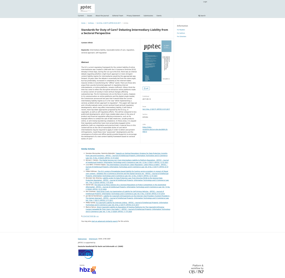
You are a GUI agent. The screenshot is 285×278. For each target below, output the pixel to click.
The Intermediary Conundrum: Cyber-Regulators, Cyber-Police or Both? (133, 165)
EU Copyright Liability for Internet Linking (112, 202)
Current (81, 16)
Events (159, 16)
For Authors (181, 33)
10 (94, 216)
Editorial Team (117, 16)
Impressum (93, 239)
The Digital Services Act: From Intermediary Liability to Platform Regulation (127, 160)
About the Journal (102, 16)
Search (203, 16)
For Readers (181, 30)
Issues (89, 16)
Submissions (148, 16)
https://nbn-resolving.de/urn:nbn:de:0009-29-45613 (155, 129)
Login (205, 2)
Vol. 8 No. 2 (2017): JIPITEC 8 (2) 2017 (109, 23)
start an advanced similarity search (105, 221)
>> (98, 216)
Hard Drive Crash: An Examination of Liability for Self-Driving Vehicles (123, 191)
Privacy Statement (133, 16)
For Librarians (181, 36)
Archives (91, 23)
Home (83, 23)
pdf (147, 88)
